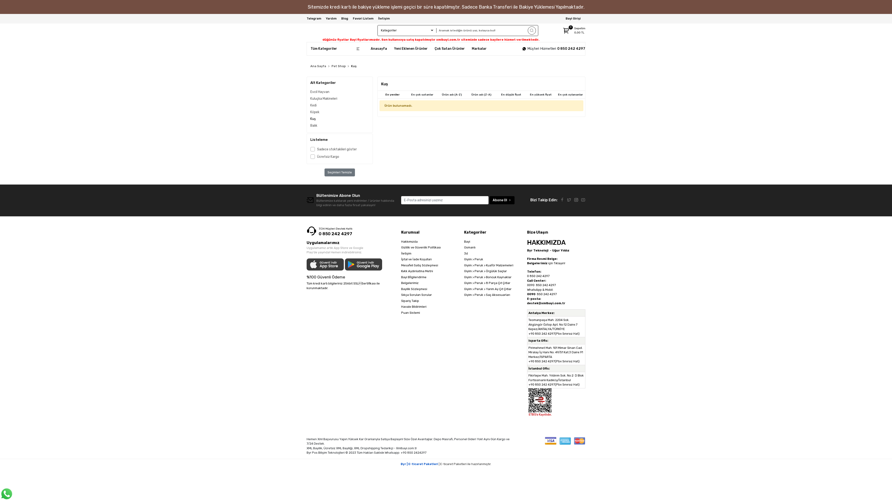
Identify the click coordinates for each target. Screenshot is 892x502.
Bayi (467, 241)
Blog (344, 18)
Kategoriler (475, 232)
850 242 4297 (545, 285)
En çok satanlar (422, 94)
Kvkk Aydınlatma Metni (417, 271)
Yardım (331, 18)
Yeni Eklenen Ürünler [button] (411, 49)
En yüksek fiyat (541, 94)
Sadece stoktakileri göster (337, 149)
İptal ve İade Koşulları (416, 259)
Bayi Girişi (573, 18)
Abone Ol (500, 200)
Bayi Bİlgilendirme (413, 277)
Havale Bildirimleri (413, 306)
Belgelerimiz (410, 283)
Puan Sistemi (410, 312)
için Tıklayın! (546, 263)
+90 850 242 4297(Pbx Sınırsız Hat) (554, 333)
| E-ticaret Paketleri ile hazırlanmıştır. (446, 464)
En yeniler (392, 94)
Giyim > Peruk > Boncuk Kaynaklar (488, 277)
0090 (531, 285)
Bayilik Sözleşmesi (414, 289)
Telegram (314, 18)
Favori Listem (363, 18)
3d (466, 253)
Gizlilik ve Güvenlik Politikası (421, 247)
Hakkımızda (409, 241)
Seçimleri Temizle (340, 172)
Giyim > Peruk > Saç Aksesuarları (487, 295)
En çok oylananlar (570, 94)
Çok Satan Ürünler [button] (450, 49)
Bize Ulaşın (537, 232)
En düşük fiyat (511, 94)
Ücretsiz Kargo (328, 157)
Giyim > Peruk (473, 259)
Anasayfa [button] (379, 49)
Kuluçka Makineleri (323, 99)
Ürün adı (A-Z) (452, 94)
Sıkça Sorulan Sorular (416, 295)
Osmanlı (470, 247)
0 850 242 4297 (571, 48)
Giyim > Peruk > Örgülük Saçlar (485, 271)
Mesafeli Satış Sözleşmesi (419, 265)
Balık (313, 126)
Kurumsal (410, 232)
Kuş (313, 119)
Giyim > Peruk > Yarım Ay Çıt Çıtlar (488, 289)
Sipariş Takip (410, 301)
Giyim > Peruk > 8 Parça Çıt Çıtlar (487, 283)
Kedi (313, 105)
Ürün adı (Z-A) (481, 94)
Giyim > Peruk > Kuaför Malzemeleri (488, 265)
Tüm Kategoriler (324, 49)
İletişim (384, 18)
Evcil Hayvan (319, 92)
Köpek (314, 112)
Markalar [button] (479, 49)
